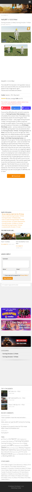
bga (12, 439)
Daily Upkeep (9, 441)
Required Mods (7, 454)
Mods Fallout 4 (5, 479)
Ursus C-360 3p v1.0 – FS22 (16, 404)
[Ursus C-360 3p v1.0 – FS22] (4, 407)
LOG (10, 447)
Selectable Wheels (23, 454)
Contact (19, 488)
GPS (8, 445)
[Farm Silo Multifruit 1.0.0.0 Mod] (23, 236)
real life (25, 452)
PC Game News (24, 472)
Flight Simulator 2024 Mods (16, 470)
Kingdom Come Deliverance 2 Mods (17, 464)
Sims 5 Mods (5, 470)
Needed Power (26, 450)
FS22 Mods (13, 466)
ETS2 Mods (4, 477)
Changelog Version (23, 439)
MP (21, 450)
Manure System (16, 447)
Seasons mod (15, 454)
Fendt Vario (16, 443)
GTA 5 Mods (25, 476)
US (1, 456)
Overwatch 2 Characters (7, 468)
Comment (5, 258)
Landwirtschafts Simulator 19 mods (11, 227)
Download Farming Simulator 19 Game (12, 225)
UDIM (29, 454)
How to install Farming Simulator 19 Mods (13, 216)
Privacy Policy (24, 275)
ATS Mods (28, 468)
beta (10, 439)
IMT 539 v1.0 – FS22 (14, 391)
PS (20, 452)
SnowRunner (15, 472)
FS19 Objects (4, 15)
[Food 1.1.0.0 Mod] (8, 236)
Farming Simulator (22, 441)
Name (5, 269)
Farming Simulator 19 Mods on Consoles (12, 223)
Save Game (25, 474)
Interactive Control (19, 445)
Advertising (14, 488)
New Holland (4, 452)
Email (18, 269)
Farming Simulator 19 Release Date (11, 217)
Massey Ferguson (25, 448)
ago (1, 439)
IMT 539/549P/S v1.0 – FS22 (16, 398)
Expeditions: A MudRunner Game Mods (11, 474)
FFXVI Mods (21, 477)
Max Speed (17, 450)
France (20, 443)
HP (11, 445)
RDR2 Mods (4, 476)
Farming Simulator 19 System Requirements (13, 221)
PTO (22, 452)
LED (8, 448)
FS (22, 443)
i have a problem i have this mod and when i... (14, 417)
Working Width (7, 456)
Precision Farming (15, 452)
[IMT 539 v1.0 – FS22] (4, 393)
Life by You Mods (12, 477)
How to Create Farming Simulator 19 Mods (13, 219)
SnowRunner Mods (20, 468)
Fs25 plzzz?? (4, 433)
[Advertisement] (16, 68)
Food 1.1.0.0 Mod (5, 241)
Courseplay (3, 441)
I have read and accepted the (17, 275)
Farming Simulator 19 (7, 443)
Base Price (6, 439)
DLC (13, 441)
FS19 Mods (11, 486)
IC (13, 445)
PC (9, 452)
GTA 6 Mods (4, 464)
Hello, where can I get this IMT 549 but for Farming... (16, 422)
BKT (15, 439)
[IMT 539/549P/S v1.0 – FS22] (4, 400)
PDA (11, 452)
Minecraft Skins (21, 466)
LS (11, 448)
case (18, 439)
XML (13, 456)
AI (3, 439)
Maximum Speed (7, 450)
